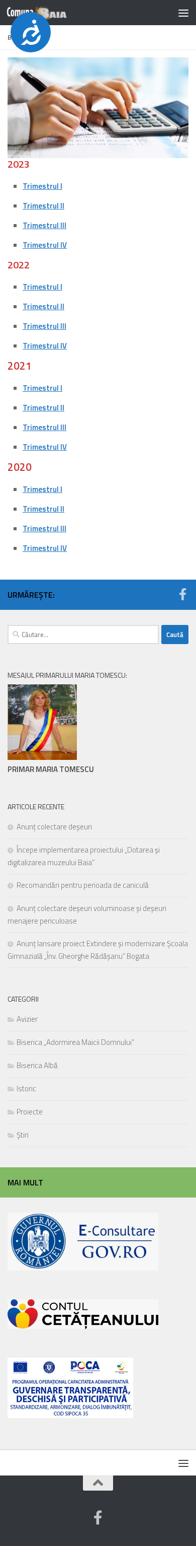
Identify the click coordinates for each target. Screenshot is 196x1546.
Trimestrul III (44, 225)
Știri (23, 1135)
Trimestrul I (42, 186)
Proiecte (30, 1111)
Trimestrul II (43, 206)
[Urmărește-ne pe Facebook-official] (182, 594)
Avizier (27, 1019)
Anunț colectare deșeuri (54, 826)
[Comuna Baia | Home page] (47, 12)
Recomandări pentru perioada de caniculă (83, 885)
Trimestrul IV (45, 245)
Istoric (26, 1088)
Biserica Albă (37, 1065)
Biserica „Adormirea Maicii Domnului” (75, 1042)
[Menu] (183, 12)
